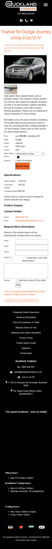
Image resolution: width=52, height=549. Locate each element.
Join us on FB (28, 377)
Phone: (6, 217)
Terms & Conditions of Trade (26, 322)
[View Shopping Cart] (31, 21)
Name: (6, 241)
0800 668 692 (21, 217)
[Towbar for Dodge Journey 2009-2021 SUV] (25, 83)
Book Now (22, 166)
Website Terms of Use (26, 327)
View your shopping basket (16, 291)
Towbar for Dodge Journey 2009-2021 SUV (22, 301)
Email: (6, 221)
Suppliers (26, 348)
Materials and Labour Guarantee (26, 332)
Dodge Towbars (30, 45)
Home (7, 45)
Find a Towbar (17, 45)
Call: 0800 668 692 (26, 13)
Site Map (32, 537)
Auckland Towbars (20, 537)
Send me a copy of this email (32, 280)
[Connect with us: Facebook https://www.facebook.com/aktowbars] (21, 21)
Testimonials (26, 353)
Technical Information (26, 317)
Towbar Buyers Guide (26, 343)
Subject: (7, 257)
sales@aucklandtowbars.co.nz (29, 220)
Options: (7, 280)
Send (18, 285)
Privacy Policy (26, 338)
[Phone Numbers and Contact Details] (26, 21)
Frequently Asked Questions (26, 312)
